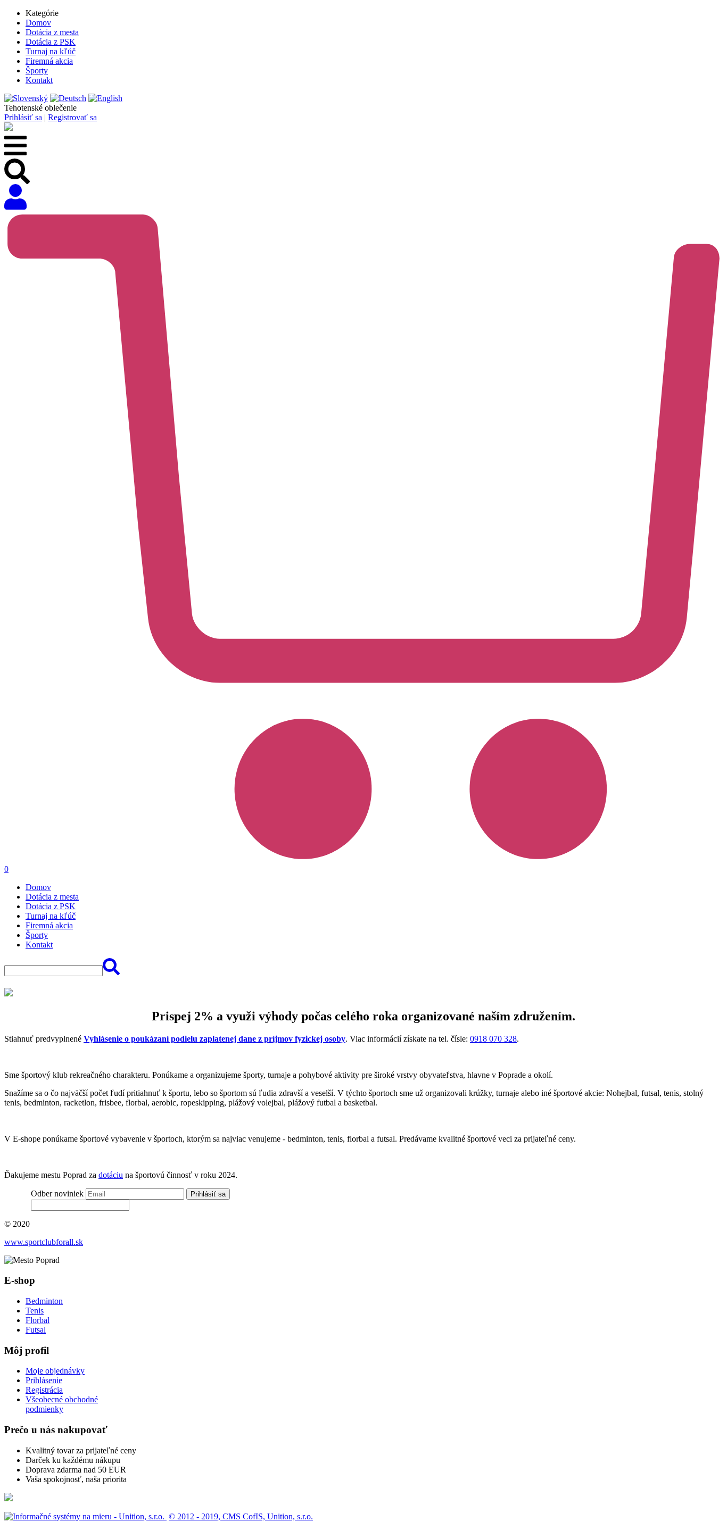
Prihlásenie (44, 1380)
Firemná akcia (49, 60)
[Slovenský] (26, 98)
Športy (37, 70)
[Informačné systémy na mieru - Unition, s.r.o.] (85, 1516)
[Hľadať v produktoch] (111, 970)
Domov (38, 22)
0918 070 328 (493, 1038)
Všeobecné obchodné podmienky (62, 1404)
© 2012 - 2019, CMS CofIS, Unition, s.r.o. (241, 1516)
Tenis (35, 1310)
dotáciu (110, 1174)
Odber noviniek (57, 1193)
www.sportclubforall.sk (43, 1241)
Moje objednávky (55, 1370)
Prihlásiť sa (23, 117)
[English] (105, 98)
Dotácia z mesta (52, 32)
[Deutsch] (68, 98)
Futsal (36, 1329)
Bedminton (44, 1301)
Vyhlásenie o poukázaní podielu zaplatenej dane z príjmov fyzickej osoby (214, 1038)
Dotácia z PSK (51, 41)
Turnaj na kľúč (51, 51)
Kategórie (42, 13)
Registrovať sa (72, 117)
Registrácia (44, 1389)
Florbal (37, 1320)
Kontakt (39, 80)
